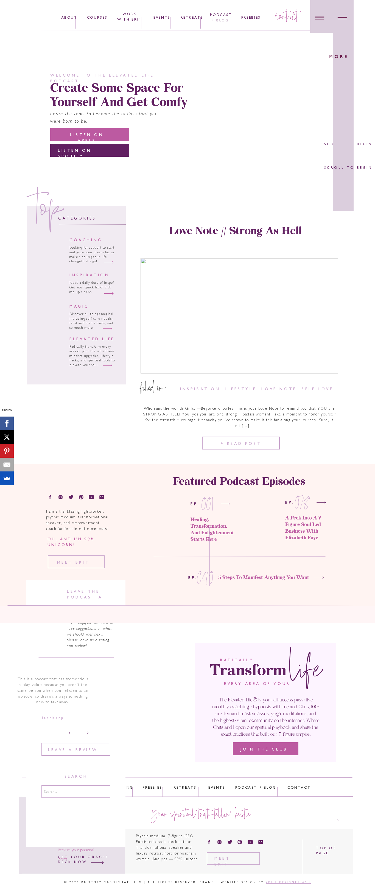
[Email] (7, 464)
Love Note (278, 389)
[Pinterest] (7, 451)
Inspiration (200, 389)
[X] (7, 437)
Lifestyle (240, 389)
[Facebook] (7, 423)
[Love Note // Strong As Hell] (239, 315)
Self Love (317, 389)
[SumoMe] (7, 478)
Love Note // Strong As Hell (235, 231)
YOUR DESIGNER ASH (288, 882)
